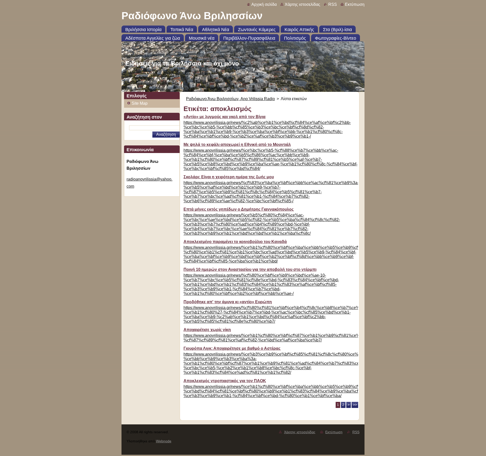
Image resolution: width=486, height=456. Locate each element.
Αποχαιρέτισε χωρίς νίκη (207, 330)
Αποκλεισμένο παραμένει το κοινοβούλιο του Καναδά (235, 242)
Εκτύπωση (354, 4)
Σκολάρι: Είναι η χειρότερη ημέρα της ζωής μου (229, 177)
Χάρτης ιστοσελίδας (302, 4)
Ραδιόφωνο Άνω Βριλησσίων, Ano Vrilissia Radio (230, 99)
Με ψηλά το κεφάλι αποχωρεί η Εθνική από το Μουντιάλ (237, 144)
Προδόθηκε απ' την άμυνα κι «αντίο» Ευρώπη (228, 302)
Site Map (140, 103)
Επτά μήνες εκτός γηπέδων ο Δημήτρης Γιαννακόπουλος (239, 209)
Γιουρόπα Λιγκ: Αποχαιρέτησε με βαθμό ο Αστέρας (232, 348)
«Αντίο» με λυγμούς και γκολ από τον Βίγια (225, 117)
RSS (332, 4)
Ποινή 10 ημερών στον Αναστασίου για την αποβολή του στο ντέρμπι (250, 269)
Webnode (163, 441)
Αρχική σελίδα (264, 4)
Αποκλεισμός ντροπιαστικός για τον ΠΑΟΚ (225, 381)
